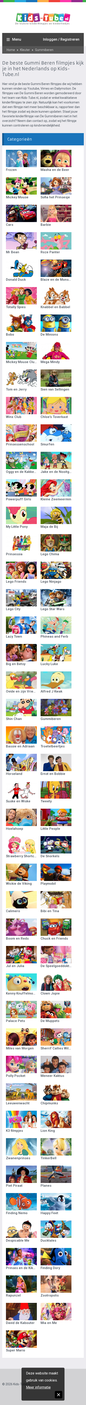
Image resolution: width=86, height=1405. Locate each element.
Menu (16, 39)
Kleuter (25, 50)
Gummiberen (44, 50)
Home (11, 50)
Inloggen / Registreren (61, 39)
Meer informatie (38, 1387)
